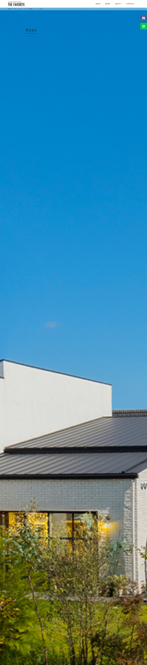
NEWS (98, 4)
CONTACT (130, 4)
